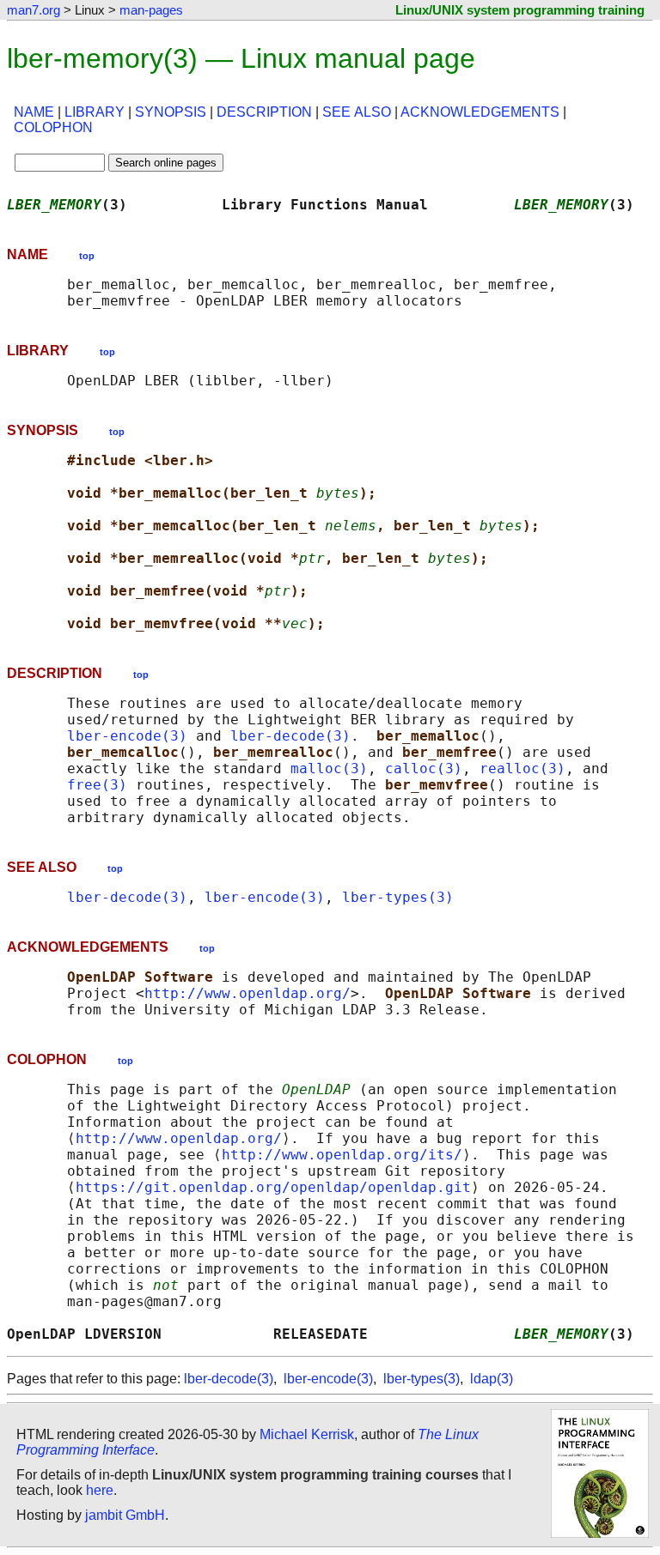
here (99, 1490)
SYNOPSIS (170, 112)
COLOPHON (53, 127)
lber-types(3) (398, 897)
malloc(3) (329, 768)
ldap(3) (491, 1378)
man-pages (151, 10)
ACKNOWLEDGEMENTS (479, 112)
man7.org (33, 10)
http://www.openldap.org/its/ (342, 1155)
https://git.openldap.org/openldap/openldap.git (273, 1187)
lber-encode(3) (127, 736)
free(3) (97, 785)
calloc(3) (423, 768)
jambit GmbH (125, 1515)
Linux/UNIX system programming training (520, 10)
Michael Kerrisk (307, 1434)
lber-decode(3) (290, 736)
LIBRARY (94, 112)
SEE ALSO (356, 112)
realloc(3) (522, 768)
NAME (34, 112)
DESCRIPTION (264, 112)
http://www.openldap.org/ (247, 993)
